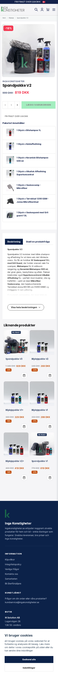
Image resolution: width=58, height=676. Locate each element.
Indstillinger (29, 668)
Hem (4, 18)
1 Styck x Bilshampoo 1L (29, 130)
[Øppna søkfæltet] (36, 10)
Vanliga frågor (12, 569)
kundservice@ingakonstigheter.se (22, 602)
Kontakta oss (11, 574)
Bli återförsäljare (13, 583)
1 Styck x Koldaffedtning (29, 144)
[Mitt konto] (42, 10)
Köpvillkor (10, 559)
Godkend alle (29, 659)
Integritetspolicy (13, 564)
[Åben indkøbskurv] (48, 10)
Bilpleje (11, 18)
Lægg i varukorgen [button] (24, 375)
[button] (44, 2)
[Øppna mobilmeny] (54, 10)
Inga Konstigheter (13, 81)
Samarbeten (11, 578)
